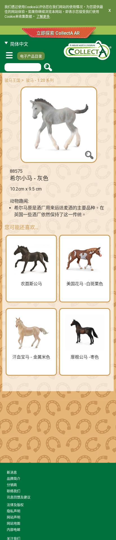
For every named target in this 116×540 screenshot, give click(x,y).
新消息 (12, 473)
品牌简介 (13, 479)
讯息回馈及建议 (18, 497)
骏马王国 (12, 80)
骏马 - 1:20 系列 (40, 80)
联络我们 (13, 491)
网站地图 (13, 524)
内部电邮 (13, 530)
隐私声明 (13, 511)
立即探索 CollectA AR (58, 33)
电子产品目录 (31, 56)
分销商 (12, 485)
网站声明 (13, 517)
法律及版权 (15, 505)
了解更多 (43, 17)
